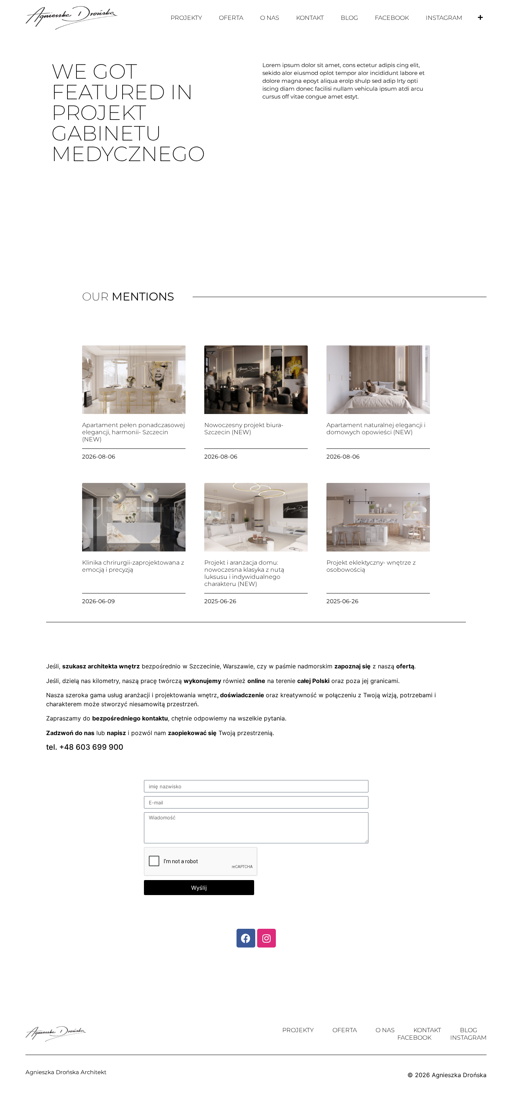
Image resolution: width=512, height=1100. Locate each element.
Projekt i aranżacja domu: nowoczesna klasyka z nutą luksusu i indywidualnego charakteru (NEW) (244, 573)
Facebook (392, 17)
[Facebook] (246, 938)
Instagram (444, 17)
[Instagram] (266, 938)
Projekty (186, 17)
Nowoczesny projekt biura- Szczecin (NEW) (243, 428)
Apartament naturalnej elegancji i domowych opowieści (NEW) (375, 428)
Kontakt (310, 17)
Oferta (231, 17)
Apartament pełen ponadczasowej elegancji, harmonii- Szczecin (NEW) (133, 432)
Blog (349, 17)
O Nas (269, 17)
